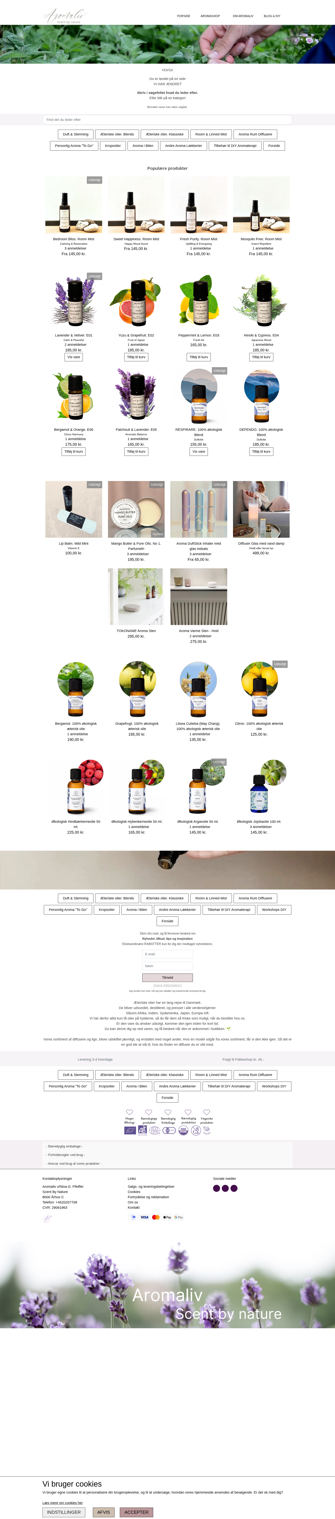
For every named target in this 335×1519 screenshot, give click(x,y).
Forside (274, 146)
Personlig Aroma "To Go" (74, 146)
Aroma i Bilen (143, 146)
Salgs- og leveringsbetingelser (151, 1187)
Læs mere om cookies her (62, 1503)
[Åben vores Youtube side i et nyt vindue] (225, 1188)
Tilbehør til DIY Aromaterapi (235, 146)
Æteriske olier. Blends (117, 134)
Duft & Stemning (75, 134)
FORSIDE (183, 16)
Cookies (134, 1192)
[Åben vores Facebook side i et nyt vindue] (216, 1188)
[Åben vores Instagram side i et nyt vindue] (234, 1188)
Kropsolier (113, 146)
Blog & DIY (272, 16)
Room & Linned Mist (211, 134)
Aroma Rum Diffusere (255, 134)
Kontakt (134, 1207)
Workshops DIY (274, 910)
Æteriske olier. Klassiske (165, 134)
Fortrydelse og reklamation (148, 1197)
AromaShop (210, 16)
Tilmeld (167, 978)
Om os (133, 1202)
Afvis (103, 1512)
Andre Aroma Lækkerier (183, 146)
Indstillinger (64, 1512)
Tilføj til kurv (136, 357)
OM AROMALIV (243, 16)
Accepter (136, 1512)
